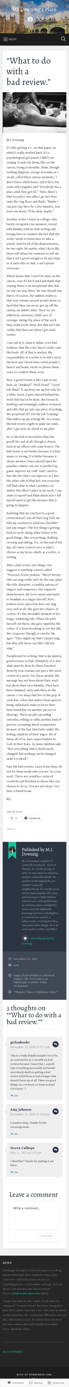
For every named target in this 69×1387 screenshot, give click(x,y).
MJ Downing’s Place (34, 9)
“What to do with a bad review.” (29, 71)
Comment (46, 1235)
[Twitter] (39, 18)
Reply (56, 1044)
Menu (13, 39)
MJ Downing (13, 1352)
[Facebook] (30, 18)
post (16, 965)
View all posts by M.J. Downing (38, 941)
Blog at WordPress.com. (34, 1374)
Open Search (62, 39)
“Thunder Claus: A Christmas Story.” (36, 992)
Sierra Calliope (22, 1148)
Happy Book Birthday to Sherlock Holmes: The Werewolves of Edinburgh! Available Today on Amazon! (34, 981)
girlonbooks (20, 1042)
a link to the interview (26, 1293)
